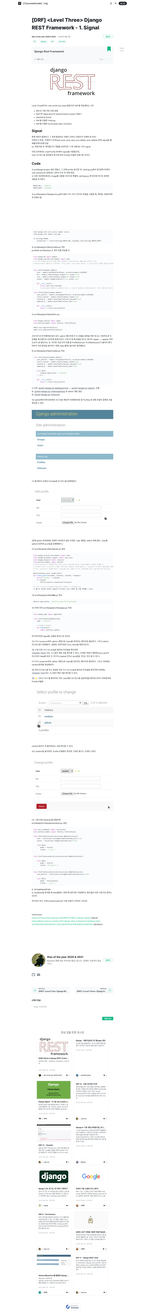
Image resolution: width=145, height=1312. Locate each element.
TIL (34, 41)
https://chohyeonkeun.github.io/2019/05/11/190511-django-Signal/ (61, 918)
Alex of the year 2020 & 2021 (44, 37)
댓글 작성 (107, 1019)
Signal (122, 48)
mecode (62, 41)
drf (52, 41)
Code (122, 51)
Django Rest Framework (49, 51)
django (43, 41)
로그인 (122, 3)
